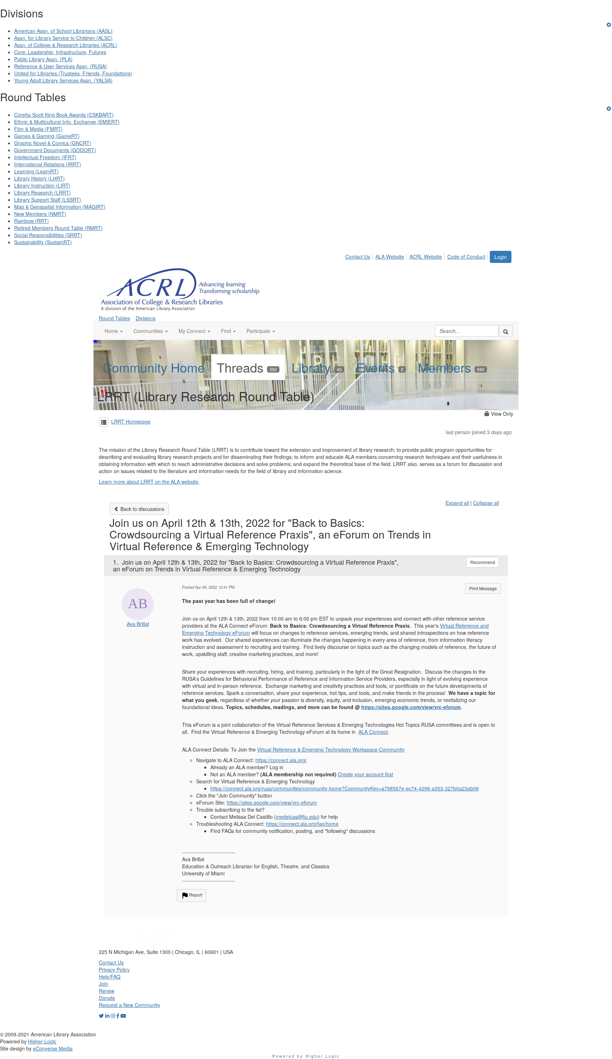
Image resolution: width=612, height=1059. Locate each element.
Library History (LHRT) (39, 178)
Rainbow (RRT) (31, 220)
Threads (247, 367)
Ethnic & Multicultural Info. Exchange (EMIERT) (67, 121)
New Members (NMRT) (40, 213)
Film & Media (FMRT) (38, 128)
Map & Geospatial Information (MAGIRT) (60, 206)
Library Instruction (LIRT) (42, 185)
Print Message (483, 588)
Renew (106, 990)
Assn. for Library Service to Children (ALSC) (63, 37)
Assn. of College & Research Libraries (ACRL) (65, 44)
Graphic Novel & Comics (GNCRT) (52, 142)
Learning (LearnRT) (36, 171)
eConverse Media (53, 1048)
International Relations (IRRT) (47, 164)
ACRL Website (425, 256)
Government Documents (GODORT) (55, 150)
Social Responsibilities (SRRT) (48, 234)
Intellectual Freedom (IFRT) (45, 157)
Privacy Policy (114, 969)
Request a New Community (129, 1004)
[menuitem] (360, 255)
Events (379, 367)
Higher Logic (42, 1041)
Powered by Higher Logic (306, 1056)
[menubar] (417, 255)
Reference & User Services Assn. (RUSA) (60, 66)
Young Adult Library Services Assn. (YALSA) (63, 80)
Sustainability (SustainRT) (43, 242)
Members (451, 367)
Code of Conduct (466, 256)
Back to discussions (141, 508)
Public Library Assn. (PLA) (43, 59)
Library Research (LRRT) (42, 192)
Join (103, 983)
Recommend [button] (482, 562)
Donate (107, 997)
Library (316, 367)
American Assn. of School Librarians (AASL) (63, 30)
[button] (113, 331)
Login (500, 256)
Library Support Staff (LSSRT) (47, 199)
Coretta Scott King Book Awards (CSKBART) (64, 114)
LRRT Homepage (131, 421)
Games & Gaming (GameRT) (47, 135)
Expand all (457, 502)
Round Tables (114, 318)
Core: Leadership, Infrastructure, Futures (60, 52)
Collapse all (486, 502)
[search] (506, 331)
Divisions (145, 318)
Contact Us (357, 256)
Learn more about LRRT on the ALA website (148, 481)
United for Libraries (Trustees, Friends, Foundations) (73, 73)
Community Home (154, 367)
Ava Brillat (138, 623)
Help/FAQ (109, 976)
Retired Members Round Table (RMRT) (58, 227)
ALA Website (389, 256)
